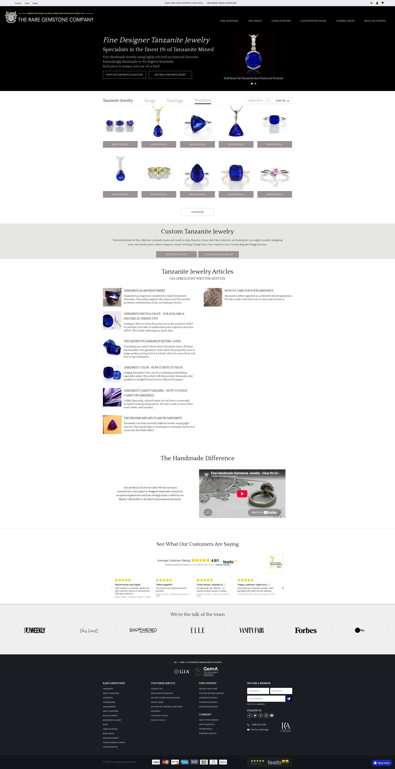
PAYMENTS (155, 711)
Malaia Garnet (110, 716)
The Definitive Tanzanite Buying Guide (152, 341)
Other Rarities (110, 747)
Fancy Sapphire (110, 711)
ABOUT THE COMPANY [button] (375, 21)
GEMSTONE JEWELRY (208, 707)
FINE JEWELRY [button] (255, 21)
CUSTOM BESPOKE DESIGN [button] (313, 21)
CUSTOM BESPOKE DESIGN (218, 254)
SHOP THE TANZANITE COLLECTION (124, 75)
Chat (27, 3)
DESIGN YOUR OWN (176, 254)
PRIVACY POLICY (158, 720)
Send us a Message (259, 729)
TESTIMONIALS (205, 729)
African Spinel (110, 729)
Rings (150, 100)
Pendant (203, 100)
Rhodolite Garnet (112, 720)
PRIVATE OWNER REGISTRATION (165, 698)
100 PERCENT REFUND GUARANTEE (167, 707)
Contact (18, 3)
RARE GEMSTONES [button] (229, 21)
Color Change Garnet (114, 743)
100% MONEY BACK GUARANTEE (221, 3)
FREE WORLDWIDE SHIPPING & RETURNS (184, 3)
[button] (382, 3)
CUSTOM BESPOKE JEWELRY (211, 693)
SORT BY (281, 100)
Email (35, 3)
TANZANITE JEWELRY (208, 698)
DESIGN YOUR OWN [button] (281, 21)
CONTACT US (156, 689)
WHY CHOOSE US (207, 724)
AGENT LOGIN (157, 702)
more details (120, 144)
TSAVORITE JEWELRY (208, 702)
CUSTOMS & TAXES (159, 716)
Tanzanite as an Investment (144, 290)
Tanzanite (118, 101)
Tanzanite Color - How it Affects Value (153, 367)
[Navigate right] (283, 587)
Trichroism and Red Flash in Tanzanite (153, 418)
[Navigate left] (112, 587)
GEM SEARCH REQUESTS (162, 693)
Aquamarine (109, 707)
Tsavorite (108, 698)
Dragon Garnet (111, 738)
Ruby (105, 725)
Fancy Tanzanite (111, 693)
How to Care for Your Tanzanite (249, 290)
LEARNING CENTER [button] (345, 21)
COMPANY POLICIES (208, 733)
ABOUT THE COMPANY (209, 720)
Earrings (175, 100)
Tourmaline (109, 702)
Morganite (108, 734)
